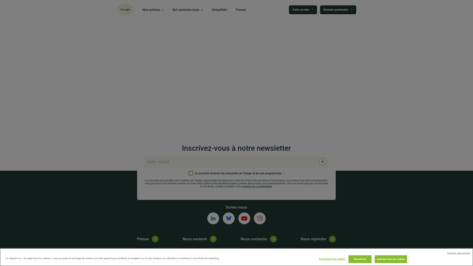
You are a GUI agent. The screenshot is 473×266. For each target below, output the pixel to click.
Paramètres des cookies (332, 259)
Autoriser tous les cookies (391, 259)
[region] (236, 257)
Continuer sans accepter (458, 253)
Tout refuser (360, 259)
